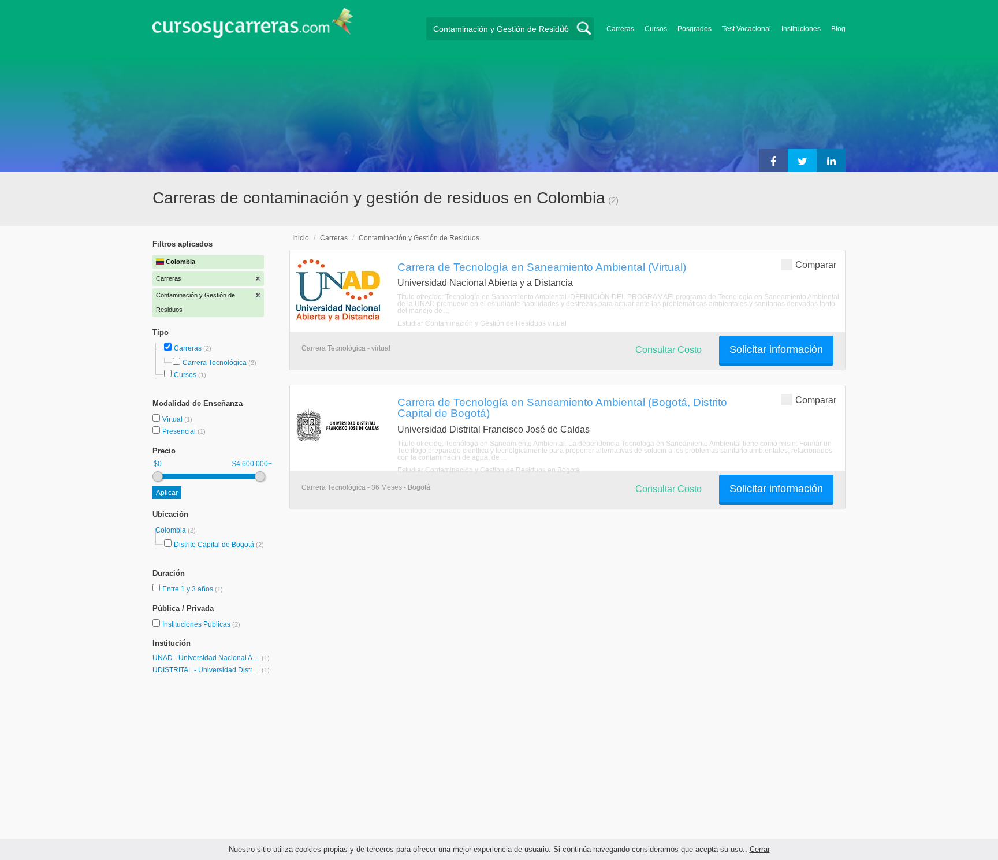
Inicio (300, 238)
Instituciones (801, 28)
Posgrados (694, 28)
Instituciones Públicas (201, 624)
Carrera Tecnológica (215, 363)
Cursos (656, 28)
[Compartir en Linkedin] (831, 160)
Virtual (173, 419)
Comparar (815, 265)
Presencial (180, 431)
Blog (838, 28)
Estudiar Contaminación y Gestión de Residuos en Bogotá (488, 470)
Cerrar (760, 849)
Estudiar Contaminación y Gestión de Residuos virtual (482, 323)
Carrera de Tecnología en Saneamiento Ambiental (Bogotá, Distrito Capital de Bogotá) (562, 407)
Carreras (620, 28)
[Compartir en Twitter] (802, 160)
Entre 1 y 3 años (188, 589)
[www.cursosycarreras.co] (252, 26)
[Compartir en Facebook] (773, 160)
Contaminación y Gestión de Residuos (419, 238)
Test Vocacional (746, 28)
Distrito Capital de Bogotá (214, 545)
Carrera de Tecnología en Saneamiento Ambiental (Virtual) (541, 266)
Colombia (171, 530)
